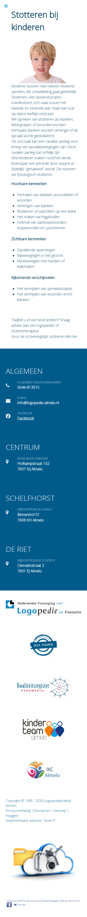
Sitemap (60, 810)
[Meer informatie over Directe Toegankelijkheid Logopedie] (43, 645)
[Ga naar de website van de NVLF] (43, 607)
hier (74, 336)
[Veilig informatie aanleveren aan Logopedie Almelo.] (43, 861)
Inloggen (12, 815)
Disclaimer (42, 810)
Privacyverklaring (18, 810)
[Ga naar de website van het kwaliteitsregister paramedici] (43, 687)
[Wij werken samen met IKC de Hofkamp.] (43, 769)
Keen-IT (49, 820)
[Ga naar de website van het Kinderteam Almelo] (43, 729)
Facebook (25, 418)
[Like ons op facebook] (43, 903)
